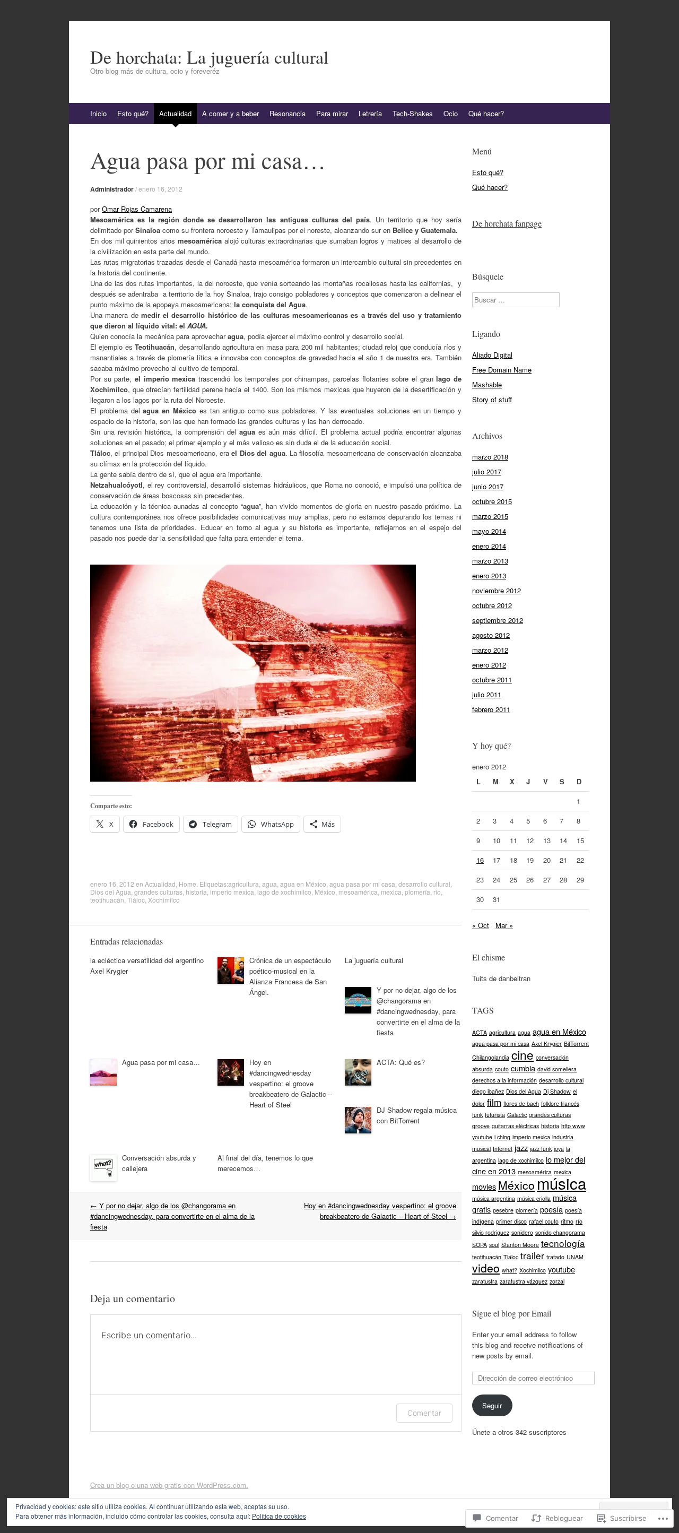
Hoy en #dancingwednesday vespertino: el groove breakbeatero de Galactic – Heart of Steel (290, 1083)
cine (522, 1054)
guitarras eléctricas (515, 1126)
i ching (502, 1137)
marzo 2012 (490, 650)
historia (196, 891)
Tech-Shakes (413, 113)
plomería (417, 891)
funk (477, 1115)
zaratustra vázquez (523, 1281)
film (494, 1101)
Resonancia (287, 113)
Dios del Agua (110, 891)
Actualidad (175, 113)
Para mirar (332, 113)
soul (494, 1245)
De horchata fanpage (507, 223)
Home (187, 883)
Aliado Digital (492, 355)
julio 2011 (486, 694)
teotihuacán (107, 899)
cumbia (523, 1067)
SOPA (479, 1245)
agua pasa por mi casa (362, 883)
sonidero (522, 1232)
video (486, 1268)
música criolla (534, 1198)
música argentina (493, 1198)
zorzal (557, 1281)
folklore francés (560, 1103)
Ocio (450, 113)
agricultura (243, 883)
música (561, 1183)
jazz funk (541, 1149)
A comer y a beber (230, 113)
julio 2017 (486, 471)
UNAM (575, 1257)
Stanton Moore (520, 1245)
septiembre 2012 (497, 620)
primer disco (511, 1221)
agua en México (303, 883)
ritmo (567, 1221)
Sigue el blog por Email (511, 1313)
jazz (521, 1147)
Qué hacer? (486, 113)
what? (509, 1270)
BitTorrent (576, 1043)
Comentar (424, 1412)
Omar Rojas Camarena (137, 209)
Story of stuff (492, 399)
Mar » (504, 925)
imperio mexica (232, 891)
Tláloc (136, 899)
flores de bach (521, 1103)
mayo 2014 (489, 531)
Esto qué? (133, 113)
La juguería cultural (374, 960)
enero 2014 (489, 546)
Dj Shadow (557, 1091)
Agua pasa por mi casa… (161, 1062)
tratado (555, 1257)
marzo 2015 (490, 516)
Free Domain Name (502, 370)
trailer (532, 1255)
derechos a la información (504, 1080)
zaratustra (485, 1281)
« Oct (480, 925)
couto (502, 1069)
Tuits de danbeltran (501, 978)
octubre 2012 (492, 605)
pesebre (503, 1210)
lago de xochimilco (284, 891)
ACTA (479, 1032)
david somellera (557, 1069)
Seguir (492, 1405)
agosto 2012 (491, 635)
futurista (495, 1115)
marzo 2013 (490, 561)
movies (484, 1186)
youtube (561, 1269)
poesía (551, 1209)
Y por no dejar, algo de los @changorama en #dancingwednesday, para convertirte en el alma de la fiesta (418, 1011)
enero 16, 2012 (160, 188)
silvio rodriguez (490, 1232)
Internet (502, 1149)
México (325, 891)
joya (559, 1149)
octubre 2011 (492, 679)
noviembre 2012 (496, 590)
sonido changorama (560, 1232)
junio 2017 (487, 486)
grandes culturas (158, 891)
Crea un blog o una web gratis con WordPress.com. (169, 1485)
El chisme (488, 957)
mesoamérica (358, 891)
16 (480, 860)
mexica (391, 891)
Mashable (487, 384)
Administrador (112, 189)
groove (481, 1126)
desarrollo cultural (424, 883)
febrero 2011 (491, 709)
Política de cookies (279, 1515)
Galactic (517, 1115)
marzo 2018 (490, 457)
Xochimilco (164, 899)
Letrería (370, 113)
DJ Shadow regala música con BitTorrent (417, 1115)
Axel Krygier (547, 1043)
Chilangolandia (490, 1057)
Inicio (98, 113)
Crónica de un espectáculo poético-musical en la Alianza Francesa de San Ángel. (290, 976)
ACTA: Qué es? (401, 1062)
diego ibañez (488, 1091)
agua (269, 883)
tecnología (563, 1243)
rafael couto (544, 1221)
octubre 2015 (492, 501)
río (437, 891)
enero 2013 (489, 575)
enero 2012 (489, 665)
